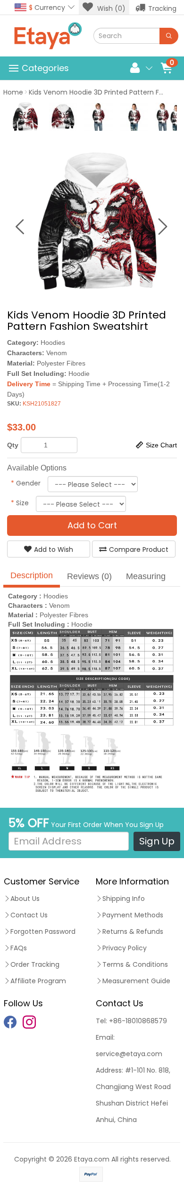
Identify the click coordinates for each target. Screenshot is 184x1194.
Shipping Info (123, 898)
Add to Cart (92, 525)
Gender (26, 483)
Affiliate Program (38, 981)
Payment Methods (132, 915)
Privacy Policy (124, 948)
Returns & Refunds (132, 931)
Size (20, 503)
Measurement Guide (136, 981)
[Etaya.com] (47, 35)
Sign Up (157, 841)
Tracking (162, 8)
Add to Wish (53, 549)
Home (13, 92)
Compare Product (138, 549)
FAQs (18, 948)
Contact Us (29, 915)
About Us (25, 898)
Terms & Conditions (135, 964)
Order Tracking (34, 964)
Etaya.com (91, 1159)
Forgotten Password (42, 931)
